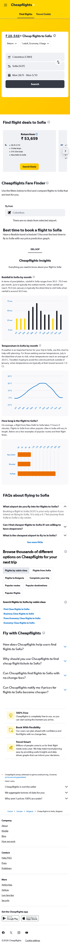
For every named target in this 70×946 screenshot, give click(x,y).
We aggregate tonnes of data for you (25, 792)
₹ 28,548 (13, 36)
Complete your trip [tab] (39, 578)
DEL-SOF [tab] (35, 249)
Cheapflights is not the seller (20, 786)
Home (10, 811)
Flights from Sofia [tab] (42, 570)
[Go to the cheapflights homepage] (23, 5)
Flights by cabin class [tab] (16, 570)
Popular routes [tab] (12, 585)
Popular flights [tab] (12, 593)
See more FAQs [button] (35, 542)
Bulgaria (29, 811)
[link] (29, 166)
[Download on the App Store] (30, 918)
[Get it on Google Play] (10, 918)
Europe (19, 811)
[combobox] (38, 212)
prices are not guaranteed (15, 777)
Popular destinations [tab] (36, 585)
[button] (5, 5)
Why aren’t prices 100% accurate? (23, 798)
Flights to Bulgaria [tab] (14, 578)
